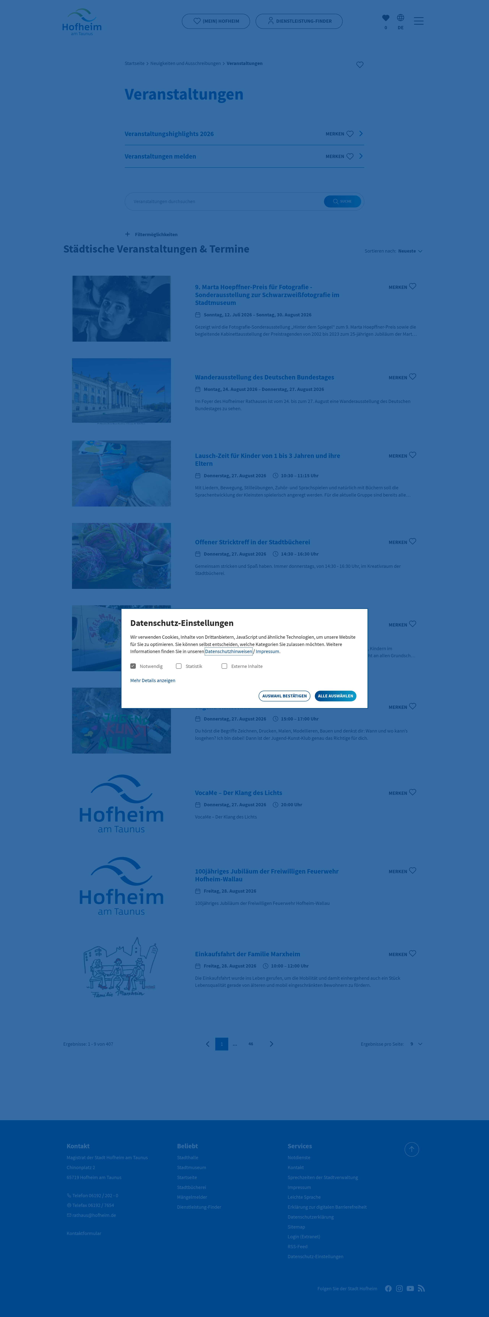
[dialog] (244, 658)
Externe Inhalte (247, 666)
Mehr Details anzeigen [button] (152, 680)
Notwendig (151, 666)
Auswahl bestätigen (284, 696)
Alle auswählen (335, 696)
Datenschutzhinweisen (228, 651)
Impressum (267, 651)
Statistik (194, 666)
